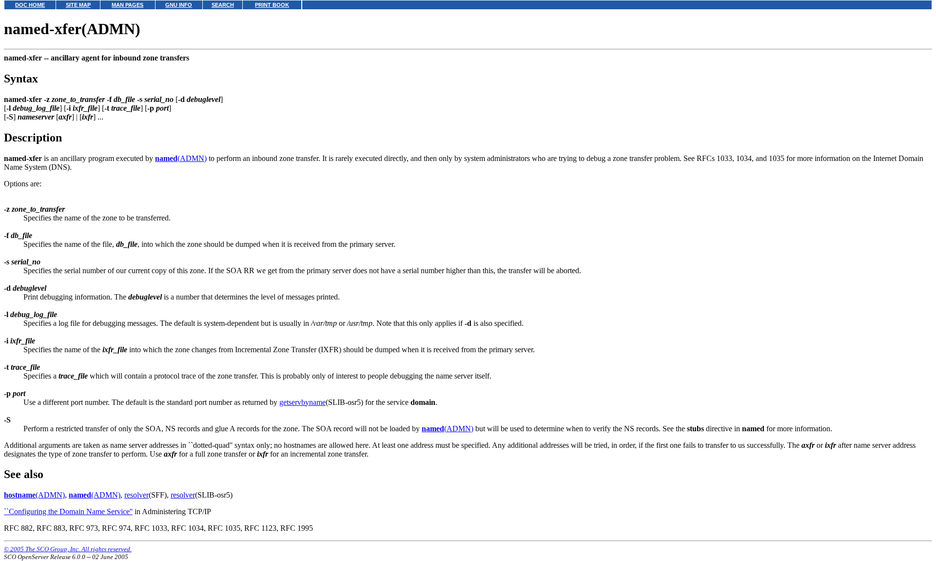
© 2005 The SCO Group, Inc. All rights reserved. (68, 549)
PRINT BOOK (272, 5)
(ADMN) (181, 158)
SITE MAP (78, 5)
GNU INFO (178, 5)
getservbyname (302, 402)
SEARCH (223, 5)
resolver (136, 495)
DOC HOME (30, 5)
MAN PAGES (127, 5)
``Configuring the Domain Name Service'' (68, 511)
